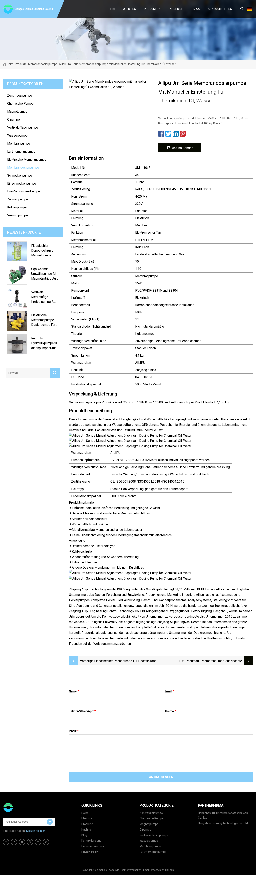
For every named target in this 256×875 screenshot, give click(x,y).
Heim (112, 8)
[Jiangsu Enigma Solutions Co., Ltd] (23, 807)
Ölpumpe (13, 119)
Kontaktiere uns (220, 8)
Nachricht (177, 8)
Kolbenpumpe (17, 207)
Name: (74, 691)
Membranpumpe (18, 143)
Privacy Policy (90, 851)
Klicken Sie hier (35, 830)
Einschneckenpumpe (21, 183)
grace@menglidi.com (163, 870)
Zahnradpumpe (17, 199)
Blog (196, 8)
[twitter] (22, 842)
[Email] (50, 822)
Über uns (129, 8)
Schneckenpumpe (19, 175)
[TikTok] (46, 842)
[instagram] (38, 842)
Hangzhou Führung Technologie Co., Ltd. (223, 823)
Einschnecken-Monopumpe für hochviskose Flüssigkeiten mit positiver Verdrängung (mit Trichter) (125, 661)
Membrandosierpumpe (42, 64)
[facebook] (6, 842)
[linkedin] (14, 842)
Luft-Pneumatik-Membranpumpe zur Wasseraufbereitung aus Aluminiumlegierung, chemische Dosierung (198, 661)
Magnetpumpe (17, 111)
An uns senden (182, 148)
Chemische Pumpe (20, 103)
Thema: (170, 711)
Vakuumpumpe (17, 215)
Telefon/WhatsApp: (82, 711)
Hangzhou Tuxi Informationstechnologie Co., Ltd (223, 815)
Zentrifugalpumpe (19, 95)
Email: (169, 691)
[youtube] (30, 842)
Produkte (151, 8)
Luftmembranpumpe (21, 151)
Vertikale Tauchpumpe (22, 127)
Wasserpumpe (17, 135)
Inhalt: (74, 731)
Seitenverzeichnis (92, 846)
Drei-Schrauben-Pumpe (23, 191)
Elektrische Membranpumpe (26, 159)
